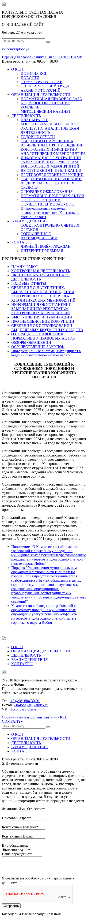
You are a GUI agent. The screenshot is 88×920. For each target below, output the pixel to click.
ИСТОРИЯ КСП (34, 73)
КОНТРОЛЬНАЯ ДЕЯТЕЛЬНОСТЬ (50, 124)
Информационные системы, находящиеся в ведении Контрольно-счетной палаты (50, 212)
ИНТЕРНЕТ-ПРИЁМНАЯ (42, 251)
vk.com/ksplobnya (23, 709)
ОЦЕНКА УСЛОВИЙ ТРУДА (45, 86)
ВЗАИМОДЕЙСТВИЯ (29, 221)
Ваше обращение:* (17, 854)
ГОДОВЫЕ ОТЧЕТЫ (38, 137)
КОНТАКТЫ (22, 242)
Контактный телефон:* (20, 827)
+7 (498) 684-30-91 (25, 701)
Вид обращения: (15, 845)
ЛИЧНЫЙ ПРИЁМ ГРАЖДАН (46, 246)
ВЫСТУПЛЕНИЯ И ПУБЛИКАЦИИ (51, 170)
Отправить (11, 906)
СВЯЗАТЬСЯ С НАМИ (64, 57)
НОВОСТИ (30, 78)
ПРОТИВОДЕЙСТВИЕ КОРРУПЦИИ (52, 175)
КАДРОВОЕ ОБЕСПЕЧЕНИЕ (45, 103)
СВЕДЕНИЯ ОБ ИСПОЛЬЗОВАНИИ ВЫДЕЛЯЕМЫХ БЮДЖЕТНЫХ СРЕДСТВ (51, 183)
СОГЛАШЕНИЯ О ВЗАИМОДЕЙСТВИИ (39, 236)
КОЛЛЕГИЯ (31, 107)
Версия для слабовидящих (23, 57)
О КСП (17, 69)
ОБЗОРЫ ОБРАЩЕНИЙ (41, 200)
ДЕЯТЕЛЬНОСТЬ (26, 116)
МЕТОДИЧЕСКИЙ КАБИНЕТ (46, 111)
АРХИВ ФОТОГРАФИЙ (41, 90)
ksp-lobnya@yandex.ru (31, 705)
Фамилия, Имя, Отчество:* (23, 809)
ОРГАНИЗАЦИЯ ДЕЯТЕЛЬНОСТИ (40, 95)
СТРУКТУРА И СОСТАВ (41, 82)
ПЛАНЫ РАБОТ (34, 120)
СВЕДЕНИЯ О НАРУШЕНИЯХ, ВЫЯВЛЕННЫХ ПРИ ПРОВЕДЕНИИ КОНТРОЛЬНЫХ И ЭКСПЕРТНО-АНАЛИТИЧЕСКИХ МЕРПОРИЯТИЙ (53, 147)
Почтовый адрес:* (16, 818)
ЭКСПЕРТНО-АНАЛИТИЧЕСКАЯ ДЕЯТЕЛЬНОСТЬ (50, 130)
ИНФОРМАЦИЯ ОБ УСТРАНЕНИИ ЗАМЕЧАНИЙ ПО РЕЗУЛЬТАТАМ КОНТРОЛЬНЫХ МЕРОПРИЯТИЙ (51, 162)
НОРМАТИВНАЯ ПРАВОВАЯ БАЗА (51, 99)
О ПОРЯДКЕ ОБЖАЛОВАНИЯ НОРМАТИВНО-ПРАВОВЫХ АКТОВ (52, 194)
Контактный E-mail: (18, 836)
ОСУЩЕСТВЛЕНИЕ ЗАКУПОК (47, 204)
